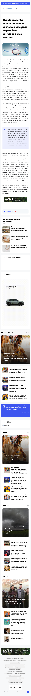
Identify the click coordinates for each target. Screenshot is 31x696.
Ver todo (4, 223)
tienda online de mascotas (15, 680)
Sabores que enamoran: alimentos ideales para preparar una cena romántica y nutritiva (18, 631)
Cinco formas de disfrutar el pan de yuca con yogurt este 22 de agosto (19, 567)
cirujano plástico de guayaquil (15, 675)
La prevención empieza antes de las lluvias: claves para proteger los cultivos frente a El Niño (15, 530)
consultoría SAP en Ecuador (14, 669)
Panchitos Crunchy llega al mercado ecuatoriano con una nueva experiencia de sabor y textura (18, 380)
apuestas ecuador (8, 673)
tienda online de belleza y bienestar (15, 682)
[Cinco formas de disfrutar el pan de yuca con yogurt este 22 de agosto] (7, 568)
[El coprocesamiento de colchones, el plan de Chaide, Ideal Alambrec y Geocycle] (6, 229)
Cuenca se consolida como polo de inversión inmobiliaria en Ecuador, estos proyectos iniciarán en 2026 (19, 622)
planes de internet (9, 667)
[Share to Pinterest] (15, 211)
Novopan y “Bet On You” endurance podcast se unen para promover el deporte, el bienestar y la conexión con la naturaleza (18, 388)
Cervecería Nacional (9, 353)
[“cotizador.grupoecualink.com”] (5, 426)
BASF (6, 524)
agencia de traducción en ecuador (15, 671)
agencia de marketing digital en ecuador (15, 658)
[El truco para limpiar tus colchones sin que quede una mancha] (6, 248)
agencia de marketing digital (9, 660)
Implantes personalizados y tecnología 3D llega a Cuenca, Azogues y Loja (19, 638)
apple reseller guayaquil (20, 673)
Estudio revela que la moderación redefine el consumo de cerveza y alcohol (15, 358)
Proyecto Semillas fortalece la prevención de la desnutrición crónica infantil (19, 560)
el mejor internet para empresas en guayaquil (15, 664)
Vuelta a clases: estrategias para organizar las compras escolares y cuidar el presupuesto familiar (19, 497)
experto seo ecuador (22, 660)
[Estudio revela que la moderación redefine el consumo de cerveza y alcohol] (15, 349)
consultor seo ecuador (14, 662)
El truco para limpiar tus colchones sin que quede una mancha (19, 247)
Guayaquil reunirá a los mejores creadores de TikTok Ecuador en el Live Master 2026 (18, 553)
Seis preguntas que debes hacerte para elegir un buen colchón (19, 238)
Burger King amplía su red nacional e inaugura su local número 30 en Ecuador (19, 613)
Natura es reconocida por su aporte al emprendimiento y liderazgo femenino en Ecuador (18, 396)
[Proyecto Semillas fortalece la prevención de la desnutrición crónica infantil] (7, 561)
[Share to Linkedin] (18, 211)
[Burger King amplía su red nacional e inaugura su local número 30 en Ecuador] (7, 614)
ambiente (21, 677)
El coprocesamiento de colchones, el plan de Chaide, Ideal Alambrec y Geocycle (19, 229)
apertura (7, 597)
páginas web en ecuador (11, 677)
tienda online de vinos (20, 667)
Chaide (4, 16)
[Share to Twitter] (12, 211)
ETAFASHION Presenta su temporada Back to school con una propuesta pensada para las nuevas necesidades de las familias (18, 371)
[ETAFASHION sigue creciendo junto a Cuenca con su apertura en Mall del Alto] (15, 593)
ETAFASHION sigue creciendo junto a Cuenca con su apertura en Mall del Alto (15, 602)
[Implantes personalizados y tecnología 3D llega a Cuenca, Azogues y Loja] (7, 639)
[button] (24, 211)
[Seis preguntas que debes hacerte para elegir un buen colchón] (6, 239)
